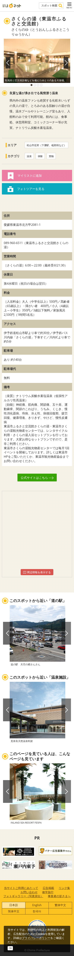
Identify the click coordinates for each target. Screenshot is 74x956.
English (37, 905)
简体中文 (13, 911)
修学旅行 (48, 892)
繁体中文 (60, 905)
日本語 (13, 905)
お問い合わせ (29, 892)
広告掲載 (48, 888)
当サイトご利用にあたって (21, 888)
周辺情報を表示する (38, 572)
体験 (40, 156)
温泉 (29, 156)
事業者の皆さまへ (59, 896)
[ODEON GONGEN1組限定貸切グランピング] (18, 851)
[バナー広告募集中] (55, 850)
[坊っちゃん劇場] (55, 864)
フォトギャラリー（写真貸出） (23, 896)
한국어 (37, 911)
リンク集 (64, 888)
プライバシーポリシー (36, 938)
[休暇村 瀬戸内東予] (18, 864)
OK (10, 948)
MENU (69, 8)
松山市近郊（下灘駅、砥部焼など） (46, 145)
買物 (51, 156)
